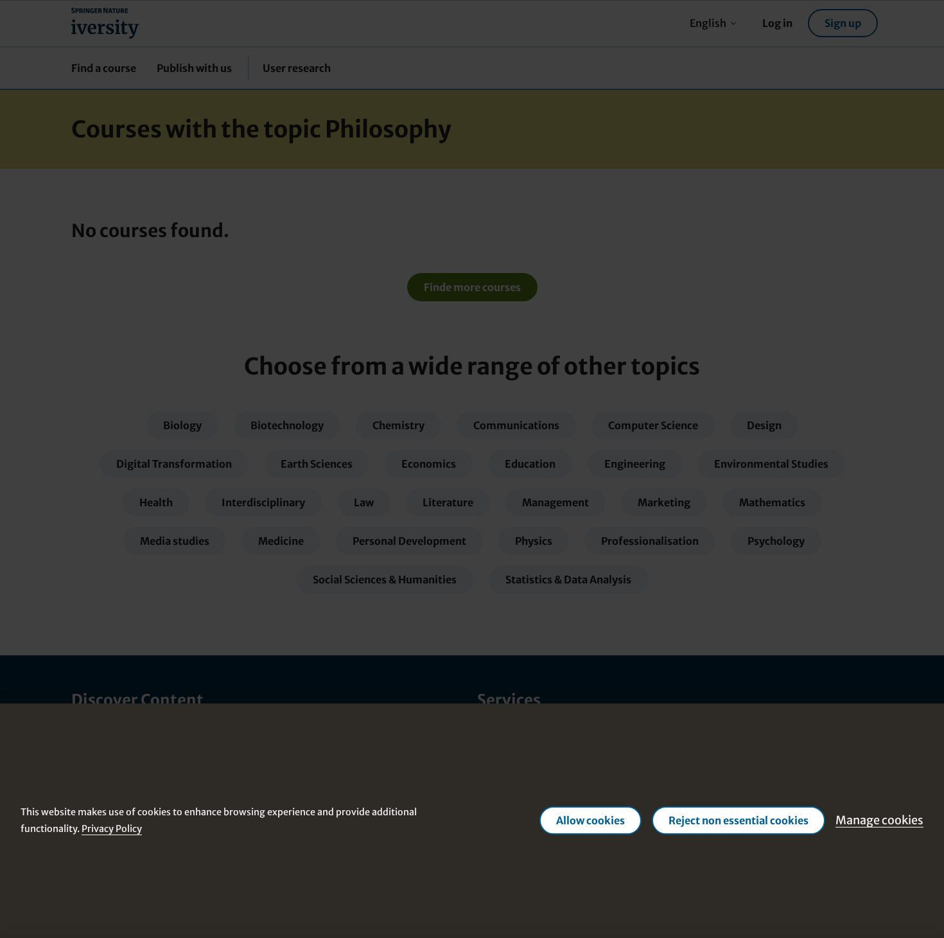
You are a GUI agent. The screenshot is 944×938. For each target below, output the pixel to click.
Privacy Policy (112, 829)
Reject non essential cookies (739, 820)
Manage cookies (879, 820)
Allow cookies (590, 820)
